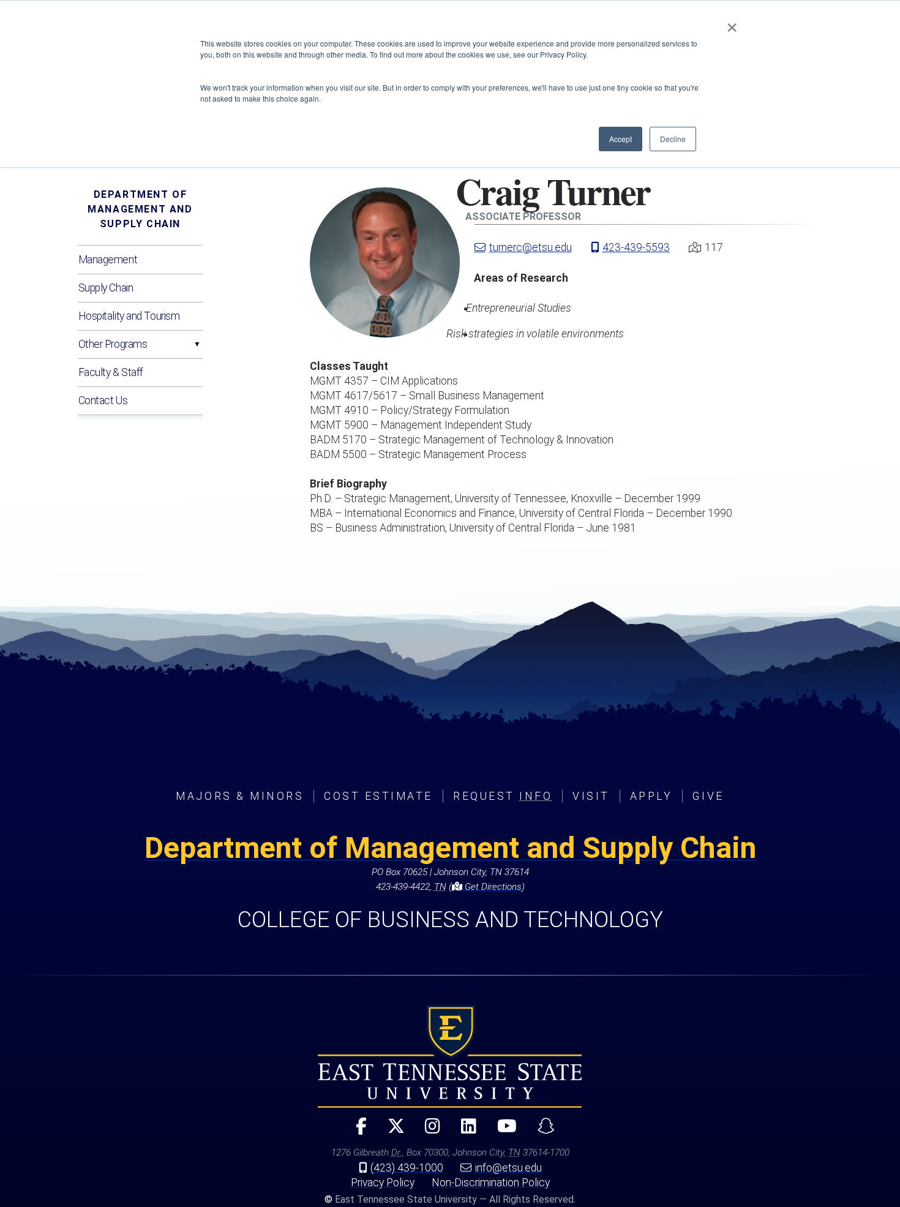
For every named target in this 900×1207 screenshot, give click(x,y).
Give (708, 796)
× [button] (732, 23)
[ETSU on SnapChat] (541, 1131)
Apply (651, 796)
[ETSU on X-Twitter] (391, 1131)
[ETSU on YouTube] (502, 1131)
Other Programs (113, 344)
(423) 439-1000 (406, 1168)
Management (108, 260)
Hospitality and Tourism (129, 316)
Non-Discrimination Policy (491, 1182)
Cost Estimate (378, 796)
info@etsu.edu (508, 1168)
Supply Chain (105, 288)
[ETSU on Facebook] (356, 1131)
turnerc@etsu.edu (530, 247)
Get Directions (492, 886)
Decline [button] (673, 138)
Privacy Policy (382, 1182)
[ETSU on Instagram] (428, 1131)
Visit (591, 796)
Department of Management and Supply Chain (140, 209)
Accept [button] (620, 138)
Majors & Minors (240, 796)
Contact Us (103, 400)
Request (502, 796)
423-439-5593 (636, 247)
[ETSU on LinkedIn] (464, 1131)
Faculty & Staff (110, 372)
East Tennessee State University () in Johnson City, (450, 1056)
